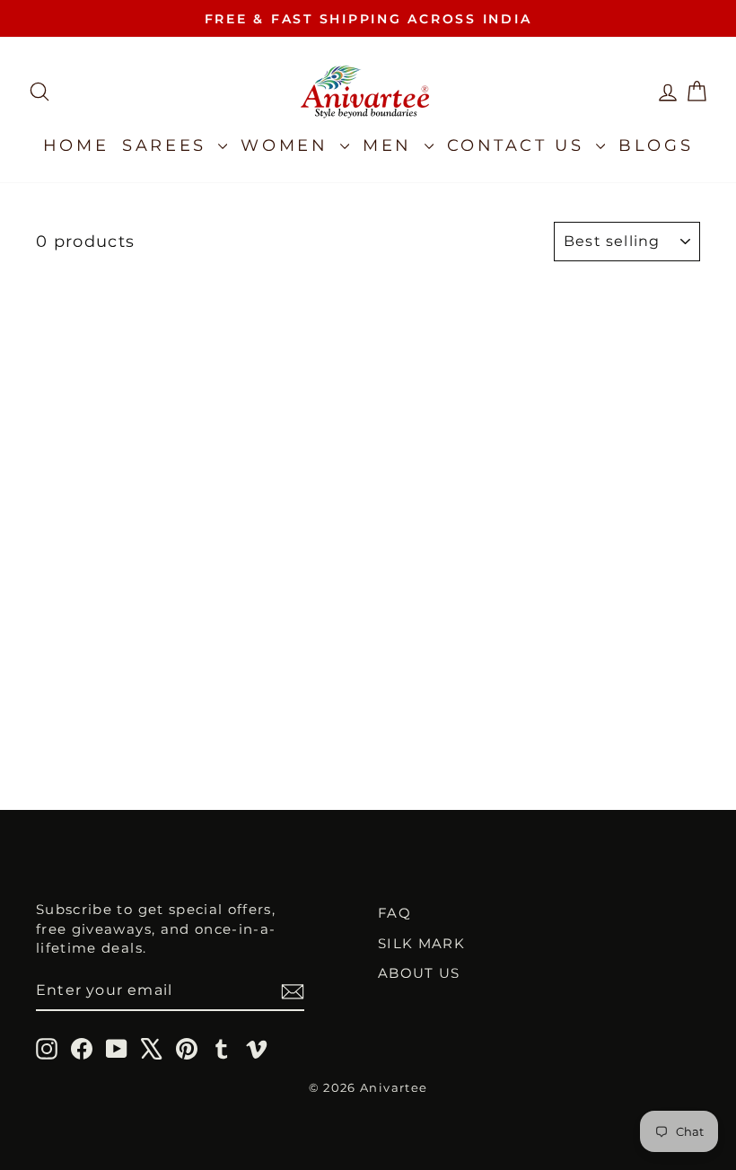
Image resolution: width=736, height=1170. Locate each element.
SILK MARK (421, 943)
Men (391, 145)
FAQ (394, 912)
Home (76, 145)
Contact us (519, 145)
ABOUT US (419, 972)
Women (288, 145)
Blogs (655, 145)
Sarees (168, 145)
